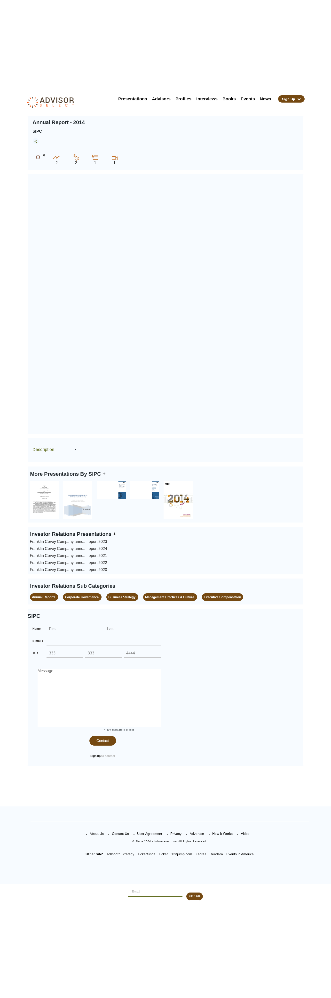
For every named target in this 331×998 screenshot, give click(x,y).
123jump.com (181, 854)
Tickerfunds (146, 854)
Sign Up (289, 99)
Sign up (95, 756)
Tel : (35, 653)
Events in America (240, 854)
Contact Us (120, 834)
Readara (216, 854)
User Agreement (149, 834)
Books (229, 99)
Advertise (197, 834)
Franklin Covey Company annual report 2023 (68, 541)
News (265, 99)
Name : (37, 628)
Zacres (201, 854)
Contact (102, 741)
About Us (97, 834)
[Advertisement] (171, 43)
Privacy (175, 834)
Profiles (183, 99)
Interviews (207, 99)
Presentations (132, 99)
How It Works (222, 834)
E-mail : (37, 641)
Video (245, 834)
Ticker (163, 854)
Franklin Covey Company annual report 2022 (68, 563)
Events (248, 99)
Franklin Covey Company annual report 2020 (68, 570)
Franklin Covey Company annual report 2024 (68, 549)
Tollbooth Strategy (120, 854)
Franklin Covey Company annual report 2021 (68, 556)
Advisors (161, 99)
